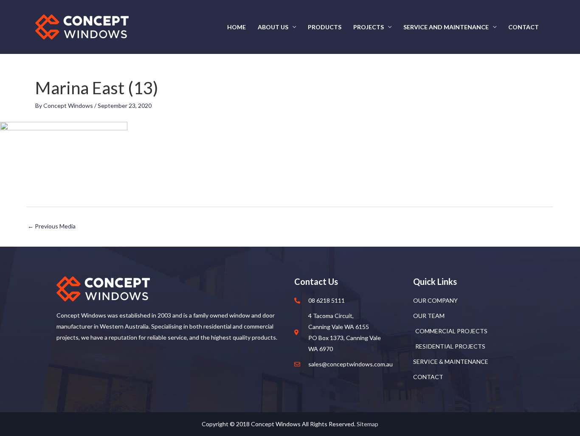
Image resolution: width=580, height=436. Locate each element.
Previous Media (52, 226)
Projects (368, 27)
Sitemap (367, 424)
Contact (523, 27)
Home (236, 27)
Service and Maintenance (446, 27)
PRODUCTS (324, 27)
